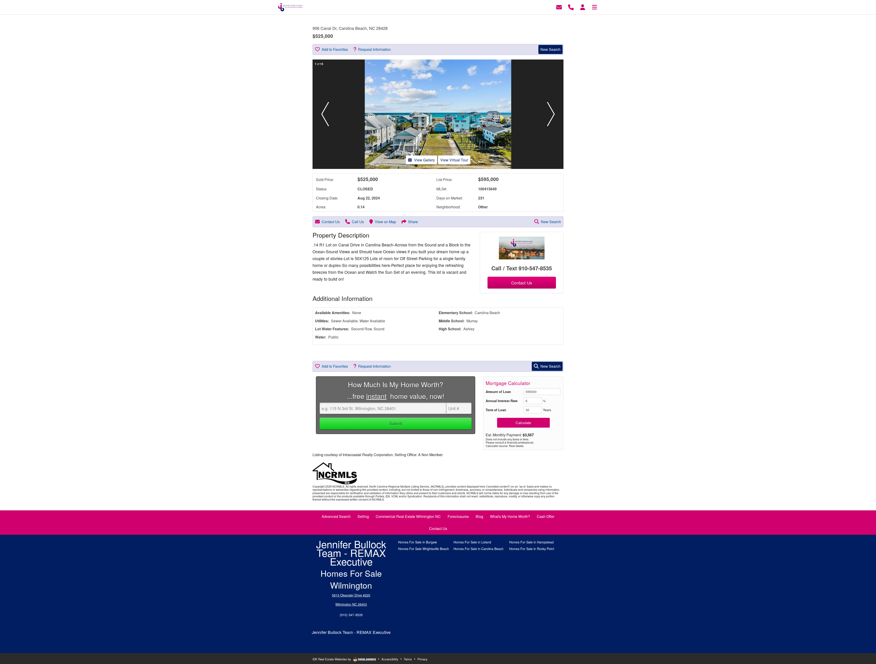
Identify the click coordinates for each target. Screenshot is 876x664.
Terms (408, 659)
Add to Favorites (335, 49)
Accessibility (389, 659)
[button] (325, 114)
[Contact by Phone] (571, 6)
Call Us (358, 221)
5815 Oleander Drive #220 (351, 595)
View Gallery (424, 160)
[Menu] (594, 6)
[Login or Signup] (582, 6)
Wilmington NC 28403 (351, 604)
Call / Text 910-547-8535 (521, 268)
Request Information (374, 49)
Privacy (422, 659)
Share (413, 221)
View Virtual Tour (454, 160)
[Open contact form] (559, 6)
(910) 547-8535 (351, 614)
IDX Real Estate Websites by (332, 659)
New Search (550, 49)
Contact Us (331, 221)
